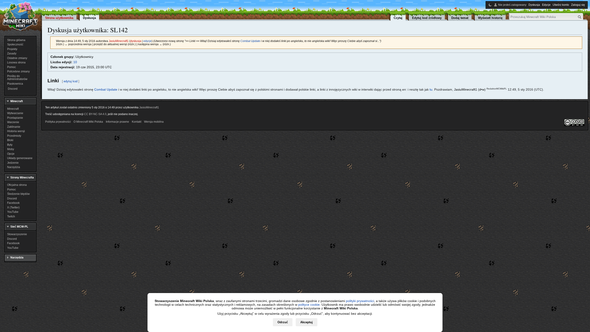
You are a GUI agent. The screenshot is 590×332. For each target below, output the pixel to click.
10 (75, 62)
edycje (147, 40)
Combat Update (250, 40)
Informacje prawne (117, 121)
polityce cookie (309, 304)
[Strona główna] (20, 16)
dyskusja (135, 40)
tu (431, 89)
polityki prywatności (360, 301)
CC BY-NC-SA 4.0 (95, 114)
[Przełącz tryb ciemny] (490, 4)
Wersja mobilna (154, 121)
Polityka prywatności (58, 121)
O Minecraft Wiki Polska (88, 121)
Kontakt (136, 121)
